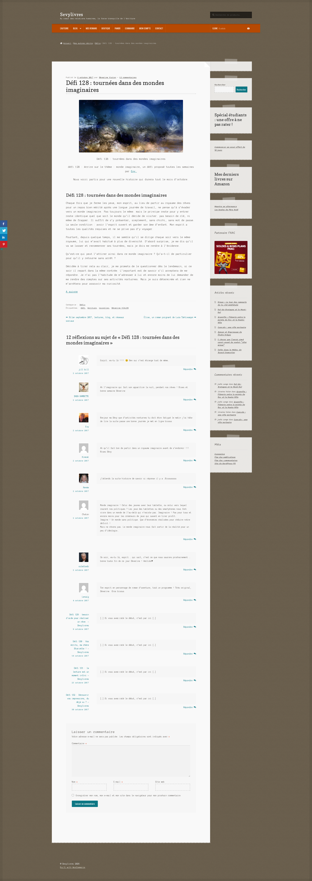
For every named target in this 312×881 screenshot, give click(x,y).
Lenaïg (85, 597)
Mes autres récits (83, 43)
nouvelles (104, 308)
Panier (117, 28)
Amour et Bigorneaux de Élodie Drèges (230, 333)
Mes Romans (91, 28)
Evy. (134, 171)
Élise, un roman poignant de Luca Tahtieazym (168, 317)
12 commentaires (127, 77)
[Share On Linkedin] (3, 237)
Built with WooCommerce (72, 867)
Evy (87, 427)
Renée (86, 487)
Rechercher (219, 84)
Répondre (188, 369)
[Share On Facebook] (3, 223)
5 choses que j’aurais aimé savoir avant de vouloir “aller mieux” (232, 342)
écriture (92, 308)
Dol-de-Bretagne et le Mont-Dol (232, 311)
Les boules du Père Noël (226, 209)
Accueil (67, 43)
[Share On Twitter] (3, 230)
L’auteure (64, 28)
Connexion (219, 454)
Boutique (106, 28)
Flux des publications (224, 457)
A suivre (72, 291)
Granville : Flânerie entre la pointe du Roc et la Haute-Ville (231, 320)
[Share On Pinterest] (3, 244)
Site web (159, 782)
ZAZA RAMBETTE (81, 396)
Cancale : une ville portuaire (232, 327)
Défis (98, 43)
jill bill (84, 370)
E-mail (118, 782)
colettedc (84, 566)
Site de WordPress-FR (225, 463)
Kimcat (85, 457)
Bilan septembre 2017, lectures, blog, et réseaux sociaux (95, 319)
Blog (75, 28)
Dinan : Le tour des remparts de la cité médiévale (232, 304)
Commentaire (79, 743)
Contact (159, 28)
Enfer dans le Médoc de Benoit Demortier (229, 351)
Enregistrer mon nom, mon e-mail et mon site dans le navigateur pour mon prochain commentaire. (129, 795)
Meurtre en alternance (225, 206)
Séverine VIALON (120, 308)
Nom (75, 782)
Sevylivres (71, 14)
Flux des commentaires (225, 460)
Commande (130, 28)
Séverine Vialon (107, 77)
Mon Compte (145, 28)
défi (83, 308)
